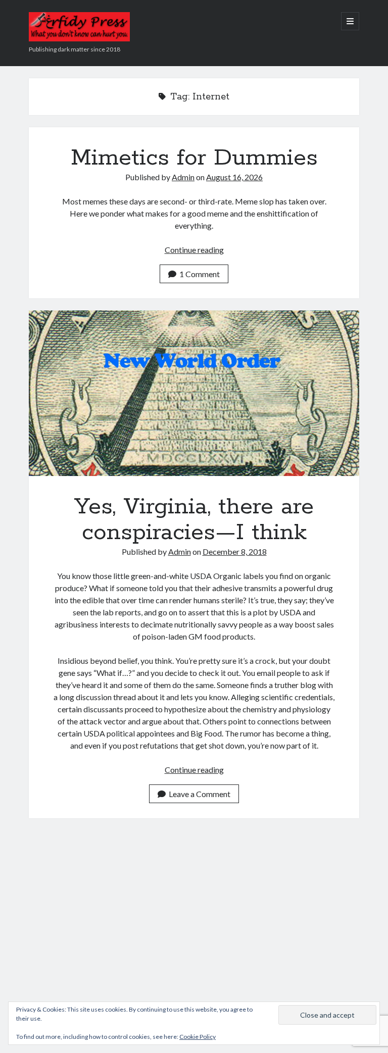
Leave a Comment (199, 794)
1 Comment (199, 274)
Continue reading (194, 249)
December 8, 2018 (235, 551)
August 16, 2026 (234, 177)
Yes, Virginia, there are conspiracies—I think (194, 393)
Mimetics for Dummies (194, 158)
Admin (183, 177)
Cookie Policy (197, 1036)
